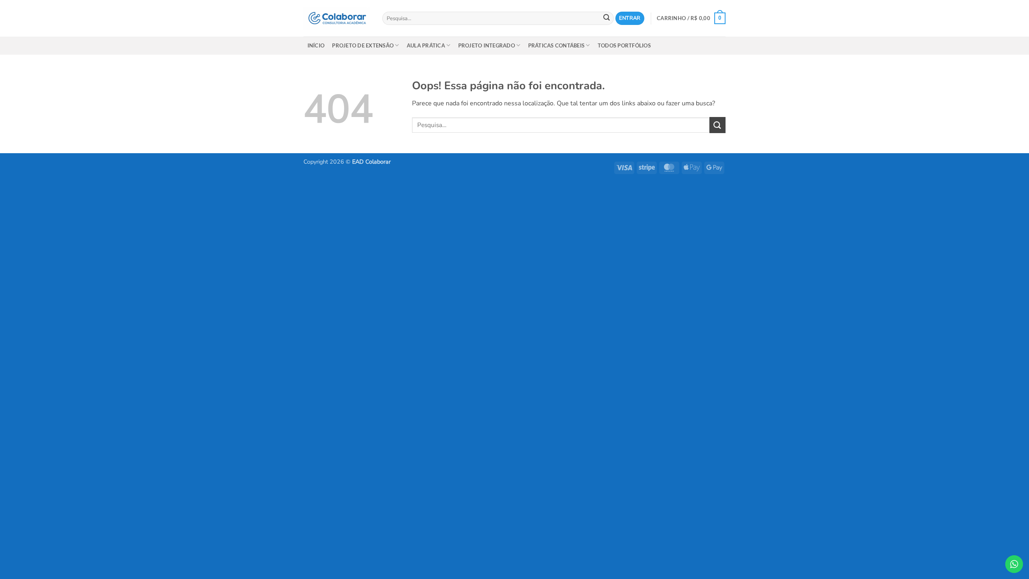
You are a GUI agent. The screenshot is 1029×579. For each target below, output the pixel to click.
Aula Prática (426, 45)
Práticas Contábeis (556, 45)
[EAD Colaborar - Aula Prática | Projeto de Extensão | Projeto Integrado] (336, 18)
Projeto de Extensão (363, 45)
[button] (629, 18)
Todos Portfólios (624, 45)
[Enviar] (606, 18)
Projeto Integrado (486, 45)
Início (316, 45)
